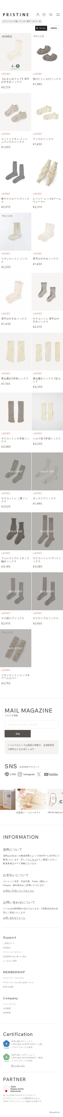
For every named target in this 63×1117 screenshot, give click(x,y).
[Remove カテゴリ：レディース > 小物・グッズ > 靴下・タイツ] (40, 21)
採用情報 (7, 1013)
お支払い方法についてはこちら (18, 890)
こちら (33, 859)
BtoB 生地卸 (8, 987)
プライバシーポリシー (12, 952)
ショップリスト (10, 1004)
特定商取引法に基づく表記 (14, 956)
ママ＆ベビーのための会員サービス (18, 982)
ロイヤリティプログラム (13, 978)
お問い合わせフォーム (14, 918)
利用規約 (7, 948)
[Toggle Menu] (58, 14)
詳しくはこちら (18, 1066)
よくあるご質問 (10, 961)
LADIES (5, 74)
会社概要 (7, 1008)
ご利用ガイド (9, 943)
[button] (50, 14)
